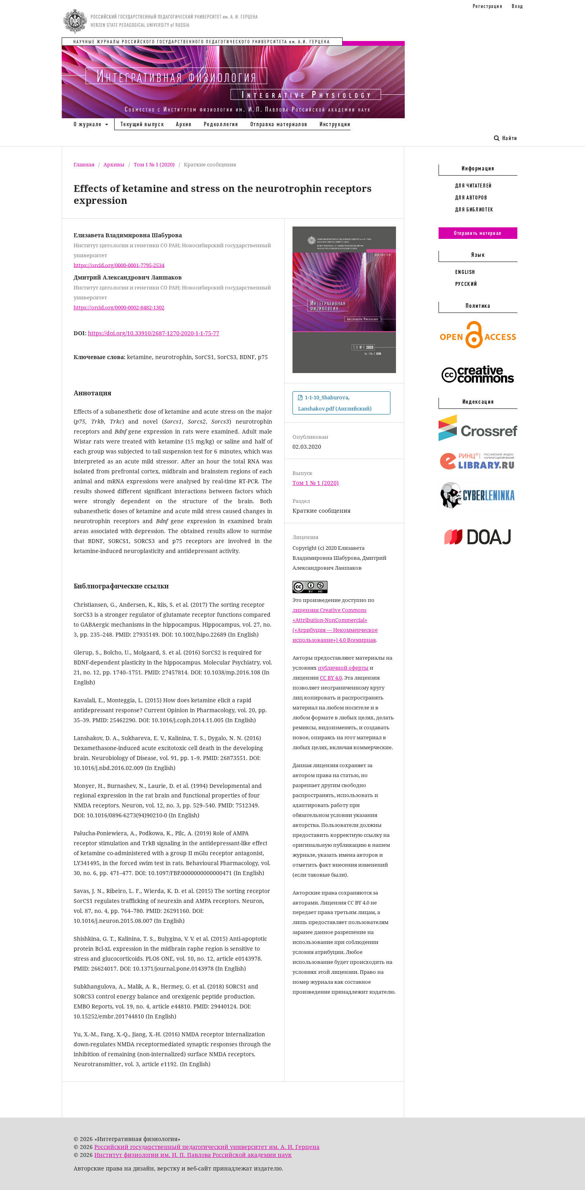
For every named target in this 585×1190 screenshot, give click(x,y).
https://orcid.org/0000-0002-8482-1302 (119, 307)
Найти (508, 138)
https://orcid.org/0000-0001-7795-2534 (119, 264)
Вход (517, 6)
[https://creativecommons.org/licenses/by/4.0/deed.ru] (478, 387)
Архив (183, 124)
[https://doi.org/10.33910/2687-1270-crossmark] (478, 439)
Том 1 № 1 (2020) (154, 164)
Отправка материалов (279, 124)
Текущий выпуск (142, 124)
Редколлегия (221, 124)
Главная (84, 164)
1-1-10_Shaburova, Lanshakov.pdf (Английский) (335, 403)
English (465, 272)
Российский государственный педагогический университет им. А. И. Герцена (207, 1147)
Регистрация (488, 6)
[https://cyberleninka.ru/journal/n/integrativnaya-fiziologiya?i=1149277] (478, 509)
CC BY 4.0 (331, 677)
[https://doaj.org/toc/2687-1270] (478, 551)
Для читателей (473, 185)
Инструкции (335, 124)
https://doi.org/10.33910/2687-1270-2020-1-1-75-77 (153, 333)
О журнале (89, 124)
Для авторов (471, 197)
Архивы (114, 164)
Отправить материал (478, 233)
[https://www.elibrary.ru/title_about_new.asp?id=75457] (478, 470)
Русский (466, 284)
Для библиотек (474, 209)
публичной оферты (343, 667)
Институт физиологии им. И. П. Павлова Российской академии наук (193, 1155)
